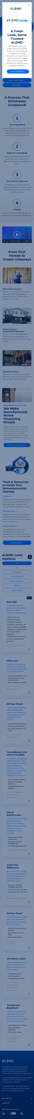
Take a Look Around (17, 71)
